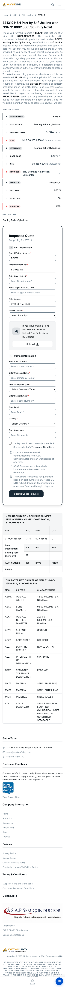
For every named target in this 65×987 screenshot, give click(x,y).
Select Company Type (19, 384)
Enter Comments (16, 430)
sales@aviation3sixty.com (18, 752)
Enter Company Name (19, 373)
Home (6, 15)
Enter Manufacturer (18, 264)
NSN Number (15, 299)
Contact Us (8, 823)
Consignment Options (13, 935)
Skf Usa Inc (27, 15)
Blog (5, 832)
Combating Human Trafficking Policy (20, 867)
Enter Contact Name (18, 361)
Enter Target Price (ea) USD (21, 287)
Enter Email (14, 407)
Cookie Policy (9, 858)
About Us (7, 818)
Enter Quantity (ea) (18, 276)
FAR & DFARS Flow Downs (15, 930)
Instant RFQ (8, 827)
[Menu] (59, 5)
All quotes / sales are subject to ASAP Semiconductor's (33, 445)
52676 (54, 156)
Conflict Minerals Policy (14, 862)
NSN (15, 15)
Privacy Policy (9, 853)
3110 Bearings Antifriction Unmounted (36, 173)
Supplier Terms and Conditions (18, 883)
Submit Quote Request (26, 493)
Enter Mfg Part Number (20, 253)
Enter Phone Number (19, 396)
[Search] (53, 5)
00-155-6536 (39, 163)
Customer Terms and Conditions (18, 888)
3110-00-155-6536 (32, 140)
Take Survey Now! (11, 797)
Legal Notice (9, 925)
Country (13, 419)
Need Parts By (16, 310)
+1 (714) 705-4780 (15, 756)
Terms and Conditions (42, 447)
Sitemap (6, 836)
